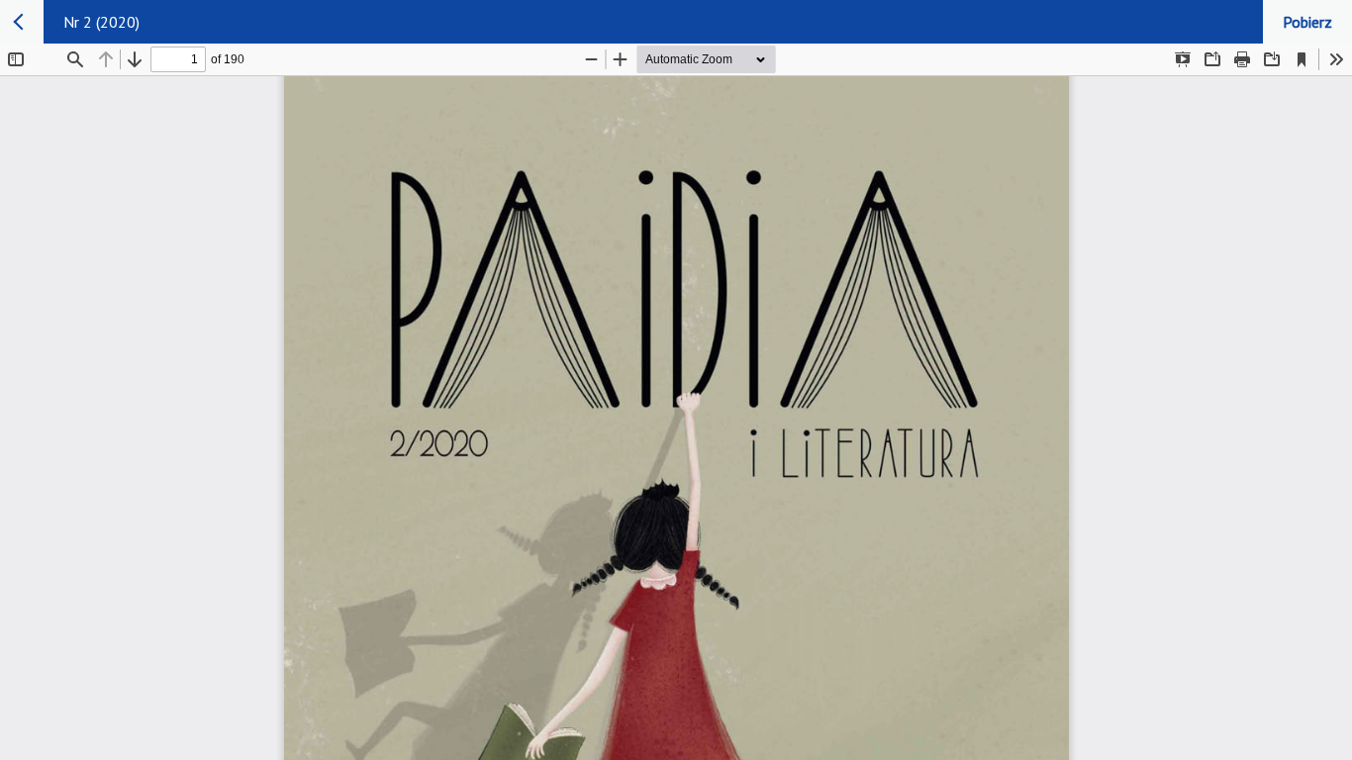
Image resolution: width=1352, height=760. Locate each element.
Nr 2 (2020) (101, 22)
